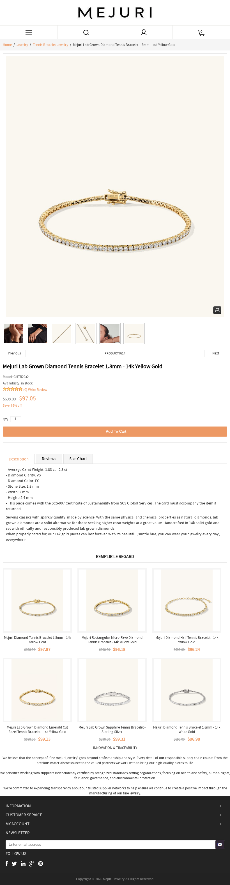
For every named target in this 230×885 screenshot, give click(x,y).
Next (215, 353)
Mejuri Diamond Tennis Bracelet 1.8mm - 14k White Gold (186, 729)
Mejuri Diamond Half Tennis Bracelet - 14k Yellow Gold (186, 639)
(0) (25, 389)
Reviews (49, 459)
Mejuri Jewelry (114, 879)
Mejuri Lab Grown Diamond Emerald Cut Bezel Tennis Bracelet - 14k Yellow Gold (37, 729)
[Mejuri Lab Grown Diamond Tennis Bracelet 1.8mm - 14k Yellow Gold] (15, 335)
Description (19, 459)
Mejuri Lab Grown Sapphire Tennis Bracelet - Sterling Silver (112, 729)
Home (7, 44)
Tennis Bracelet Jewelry (50, 44)
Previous (14, 353)
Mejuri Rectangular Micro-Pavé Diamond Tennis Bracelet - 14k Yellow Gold (112, 639)
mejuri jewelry (66, 757)
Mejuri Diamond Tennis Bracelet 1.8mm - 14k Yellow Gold (37, 639)
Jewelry (22, 44)
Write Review (37, 389)
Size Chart (78, 459)
